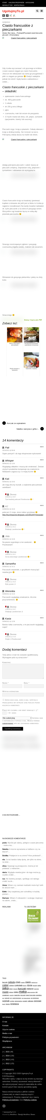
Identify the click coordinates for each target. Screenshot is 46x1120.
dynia (29, 985)
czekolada (18, 985)
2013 (7, 1060)
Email (26, 683)
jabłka (39, 985)
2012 (7, 1063)
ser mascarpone (26, 998)
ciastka (23, 982)
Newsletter (7, 5)
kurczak (22, 988)
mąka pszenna (31, 992)
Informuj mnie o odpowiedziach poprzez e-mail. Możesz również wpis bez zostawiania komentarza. (22, 720)
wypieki (25, 1001)
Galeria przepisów (16, 2)
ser (11, 998)
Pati (7, 447)
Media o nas (7, 1033)
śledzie (8, 1004)
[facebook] (7, 16)
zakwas (30, 1001)
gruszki (35, 985)
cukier (5, 985)
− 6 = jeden (11, 713)
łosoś (3, 1004)
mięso (11, 992)
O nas (4, 1022)
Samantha (10, 563)
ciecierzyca (34, 982)
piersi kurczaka (31, 995)
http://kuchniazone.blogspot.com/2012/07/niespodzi (22, 515)
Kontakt (5, 1026)
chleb (17, 982)
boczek (4, 982)
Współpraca (19, 5)
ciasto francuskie (36, 33)
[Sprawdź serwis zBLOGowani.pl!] (34, 950)
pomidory (39, 995)
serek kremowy (16, 998)
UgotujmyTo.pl (8, 1112)
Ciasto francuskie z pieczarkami (17, 27)
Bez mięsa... (12, 33)
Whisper (9, 460)
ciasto (28, 982)
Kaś (7, 478)
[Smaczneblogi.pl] (34, 925)
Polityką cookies (30, 1100)
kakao (11, 988)
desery (25, 985)
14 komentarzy (14, 35)
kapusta (15, 988)
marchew (36, 988)
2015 (7, 1052)
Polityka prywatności (10, 1037)
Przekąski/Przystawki (24, 33)
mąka (23, 991)
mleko (16, 992)
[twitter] (3, 16)
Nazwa (5, 683)
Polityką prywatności (10, 1100)
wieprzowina (18, 1001)
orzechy (12, 995)
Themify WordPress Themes (26, 1114)
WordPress (13, 1114)
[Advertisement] (23, 400)
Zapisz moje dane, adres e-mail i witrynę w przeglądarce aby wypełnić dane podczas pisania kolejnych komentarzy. (21, 702)
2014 (7, 1056)
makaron (30, 989)
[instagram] (11, 16)
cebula (11, 982)
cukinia (11, 985)
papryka (17, 995)
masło (5, 992)
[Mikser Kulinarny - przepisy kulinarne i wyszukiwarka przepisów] (34, 922)
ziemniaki (37, 1001)
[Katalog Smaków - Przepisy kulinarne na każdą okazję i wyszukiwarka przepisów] (34, 967)
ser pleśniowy (35, 998)
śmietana (14, 1004)
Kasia (8, 618)
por (3, 998)
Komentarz (6, 662)
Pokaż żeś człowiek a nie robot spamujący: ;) (20, 710)
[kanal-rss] (14, 16)
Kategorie (30, 2)
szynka (12, 1001)
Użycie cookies (8, 1030)
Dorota (4, 33)
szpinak (6, 1001)
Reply (42, 446)
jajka (5, 988)
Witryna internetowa (10, 691)
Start (4, 2)
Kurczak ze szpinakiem (15, 423)
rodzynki (7, 998)
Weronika (10, 591)
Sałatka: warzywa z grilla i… (29, 429)
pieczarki (5, 35)
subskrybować (7, 723)
